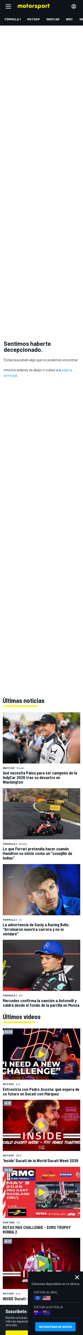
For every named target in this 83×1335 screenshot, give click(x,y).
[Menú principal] (8, 6)
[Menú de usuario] (73, 6)
